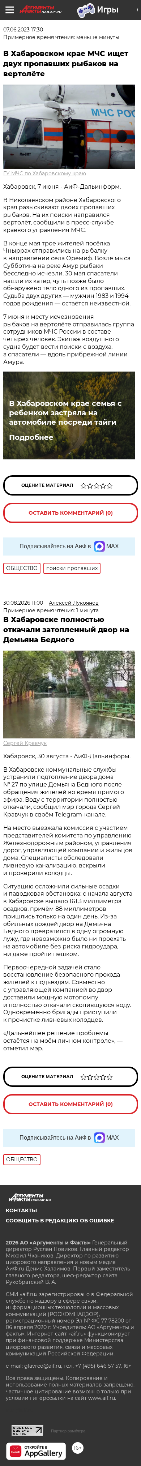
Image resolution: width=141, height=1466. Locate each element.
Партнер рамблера (68, 1431)
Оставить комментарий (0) (71, 513)
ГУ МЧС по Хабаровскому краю (44, 173)
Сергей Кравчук (25, 743)
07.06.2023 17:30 (23, 29)
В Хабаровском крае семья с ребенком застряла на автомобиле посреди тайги (65, 412)
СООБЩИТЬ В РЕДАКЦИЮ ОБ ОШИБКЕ (60, 1220)
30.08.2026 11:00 (23, 603)
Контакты (21, 1210)
